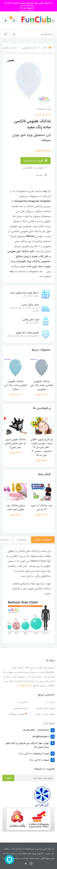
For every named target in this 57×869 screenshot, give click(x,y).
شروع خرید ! (27, 8)
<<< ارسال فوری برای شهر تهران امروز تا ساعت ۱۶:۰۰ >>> (28, 3)
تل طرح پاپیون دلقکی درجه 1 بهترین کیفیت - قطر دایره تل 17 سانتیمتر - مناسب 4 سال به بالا (41, 447)
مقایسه (39, 175)
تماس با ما (22, 702)
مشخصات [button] (21, 540)
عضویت (8, 778)
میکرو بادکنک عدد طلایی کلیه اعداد (15, 507)
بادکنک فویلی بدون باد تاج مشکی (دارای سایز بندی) (15, 443)
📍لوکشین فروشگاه (18, 714)
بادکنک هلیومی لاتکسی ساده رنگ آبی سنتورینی (41, 385)
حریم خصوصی (20, 708)
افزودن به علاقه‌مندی (33, 168)
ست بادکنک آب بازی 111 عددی (41, 507)
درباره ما (51, 702)
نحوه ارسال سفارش (45, 708)
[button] (13, 20)
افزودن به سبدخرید (34, 161)
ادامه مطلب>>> (23, 686)
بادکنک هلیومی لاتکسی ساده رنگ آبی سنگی (15, 385)
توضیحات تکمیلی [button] (42, 540)
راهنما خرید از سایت (45, 714)
